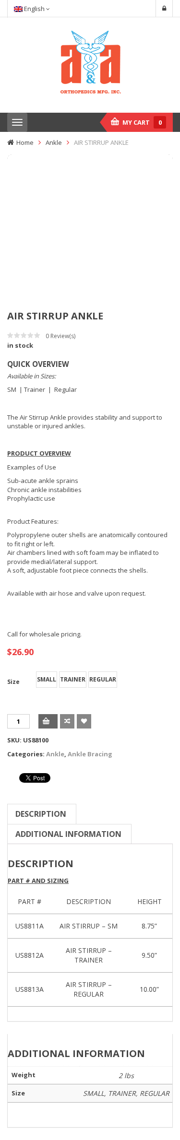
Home (25, 142)
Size (13, 682)
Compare (67, 721)
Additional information (68, 834)
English (34, 8)
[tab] (40, 814)
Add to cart (48, 721)
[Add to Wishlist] (84, 721)
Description (40, 814)
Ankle (54, 142)
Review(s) (60, 336)
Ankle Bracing (90, 754)
